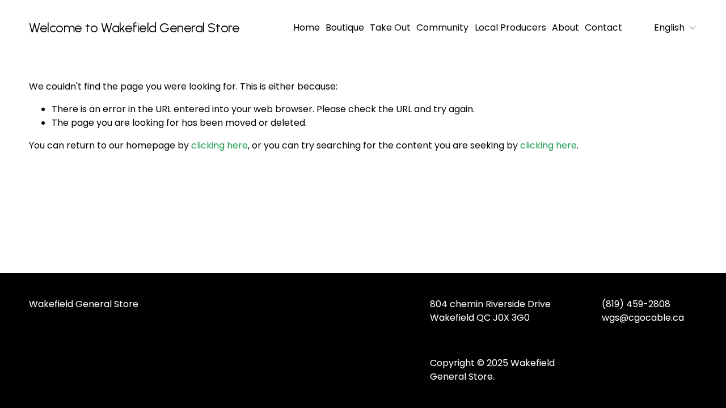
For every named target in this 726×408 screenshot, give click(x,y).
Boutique (345, 27)
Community (442, 27)
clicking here (219, 145)
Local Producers (510, 27)
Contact (603, 27)
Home (306, 27)
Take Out (390, 27)
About (565, 27)
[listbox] (667, 28)
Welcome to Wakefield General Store (134, 28)
